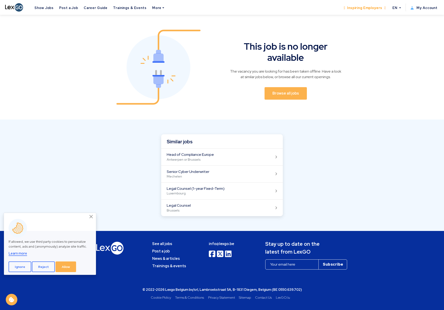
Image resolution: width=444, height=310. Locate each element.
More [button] (156, 8)
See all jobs (162, 243)
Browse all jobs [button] (285, 93)
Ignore (20, 267)
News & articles (166, 258)
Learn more (18, 253)
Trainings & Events (130, 8)
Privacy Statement (221, 297)
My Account (427, 8)
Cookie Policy (161, 297)
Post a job (161, 251)
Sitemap (245, 297)
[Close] (91, 217)
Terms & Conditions (189, 297)
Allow (66, 267)
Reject (43, 267)
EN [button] (395, 8)
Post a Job (68, 8)
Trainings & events (169, 266)
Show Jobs (44, 8)
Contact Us (263, 297)
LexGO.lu (283, 297)
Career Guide (96, 8)
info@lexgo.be (221, 243)
